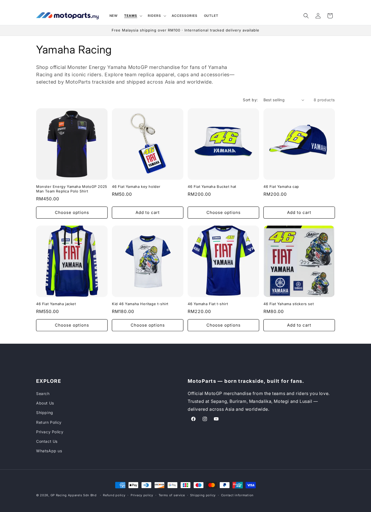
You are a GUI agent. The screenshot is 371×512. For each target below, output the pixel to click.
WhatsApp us (49, 450)
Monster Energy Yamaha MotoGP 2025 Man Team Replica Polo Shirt (71, 188)
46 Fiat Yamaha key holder (136, 186)
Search (43, 393)
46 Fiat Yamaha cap (281, 186)
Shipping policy (203, 495)
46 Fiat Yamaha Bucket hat (212, 186)
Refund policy (114, 495)
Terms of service (172, 495)
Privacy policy (142, 495)
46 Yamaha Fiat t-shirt (208, 304)
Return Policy (49, 422)
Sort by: (250, 99)
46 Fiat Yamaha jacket (56, 304)
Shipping (44, 412)
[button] (132, 15)
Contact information (237, 495)
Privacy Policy (49, 431)
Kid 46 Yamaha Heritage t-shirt (140, 304)
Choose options (72, 212)
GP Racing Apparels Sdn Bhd (74, 495)
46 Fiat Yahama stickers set (288, 304)
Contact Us (47, 441)
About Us (45, 403)
